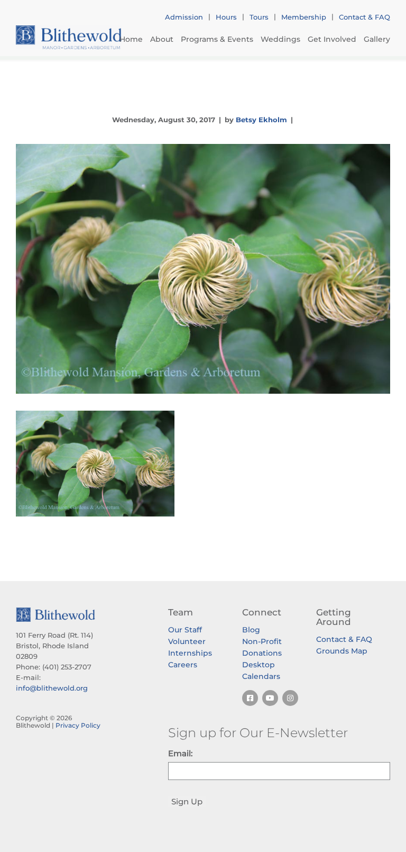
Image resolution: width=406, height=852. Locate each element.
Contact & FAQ (364, 17)
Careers (182, 664)
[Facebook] (250, 698)
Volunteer (187, 641)
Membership (303, 17)
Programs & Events (217, 39)
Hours (226, 17)
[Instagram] (290, 698)
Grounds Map (341, 651)
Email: (180, 753)
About (161, 39)
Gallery (377, 39)
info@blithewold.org (52, 688)
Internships (190, 653)
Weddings (280, 39)
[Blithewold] (69, 37)
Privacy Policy (78, 725)
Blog (251, 630)
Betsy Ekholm (261, 119)
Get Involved (332, 39)
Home (131, 39)
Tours (259, 17)
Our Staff (185, 630)
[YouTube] (270, 698)
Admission (184, 17)
